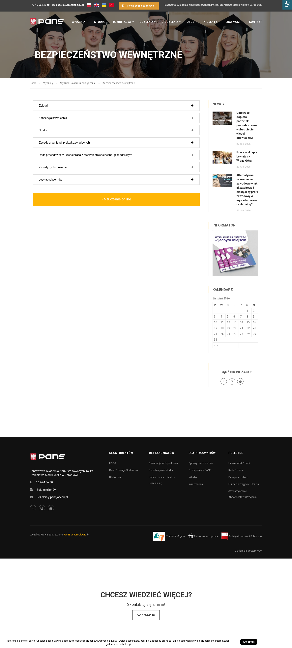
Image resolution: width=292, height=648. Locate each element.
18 (222, 328)
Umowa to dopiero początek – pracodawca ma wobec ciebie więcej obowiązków (246, 125)
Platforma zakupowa (205, 536)
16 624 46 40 (42, 5)
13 (235, 322)
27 (235, 333)
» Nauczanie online (116, 199)
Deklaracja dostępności (248, 550)
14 (241, 322)
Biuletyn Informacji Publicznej (245, 536)
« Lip (216, 345)
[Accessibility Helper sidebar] (287, 5)
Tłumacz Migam (175, 536)
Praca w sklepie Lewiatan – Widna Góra (246, 156)
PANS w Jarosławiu (75, 534)
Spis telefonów (46, 490)
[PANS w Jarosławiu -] (47, 24)
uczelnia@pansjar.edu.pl (70, 5)
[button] (116, 105)
